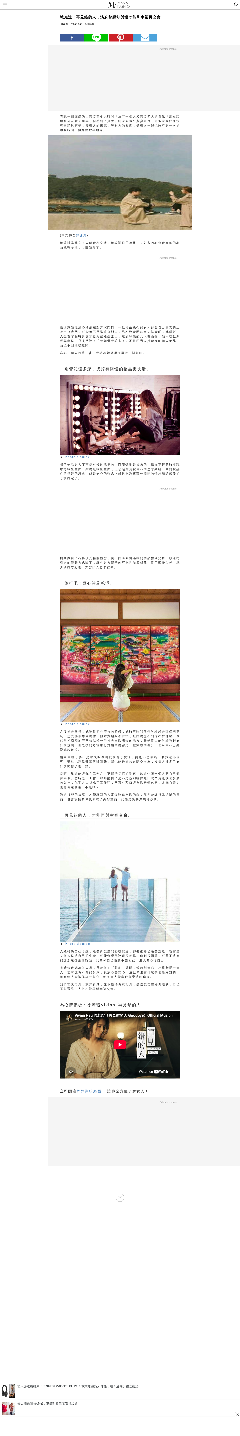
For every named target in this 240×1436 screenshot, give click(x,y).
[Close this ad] (237, 1414)
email (145, 37)
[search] (236, 4)
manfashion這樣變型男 (120, 4)
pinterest (121, 37)
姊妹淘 (81, 235)
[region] (168, 79)
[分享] (72, 37)
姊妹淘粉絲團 (89, 1091)
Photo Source (77, 457)
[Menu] (5, 5)
